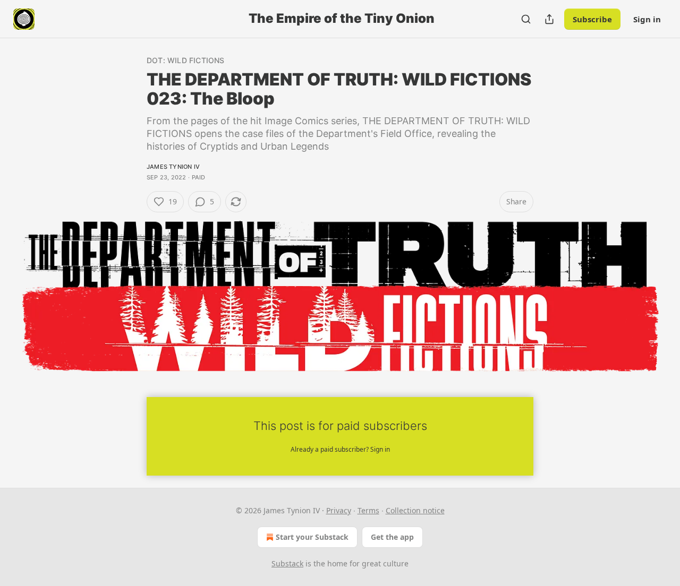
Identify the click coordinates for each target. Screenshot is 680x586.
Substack (287, 563)
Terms (368, 510)
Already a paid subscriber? (340, 449)
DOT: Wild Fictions (186, 60)
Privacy (338, 510)
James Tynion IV (173, 166)
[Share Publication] (549, 19)
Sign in (647, 19)
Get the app (392, 537)
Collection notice (415, 510)
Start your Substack (312, 537)
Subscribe (592, 19)
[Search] (526, 19)
